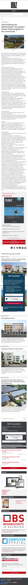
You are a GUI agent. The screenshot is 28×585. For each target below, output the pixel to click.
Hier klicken (15, 299)
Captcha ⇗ (20, 300)
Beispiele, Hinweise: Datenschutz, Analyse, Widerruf (13, 307)
